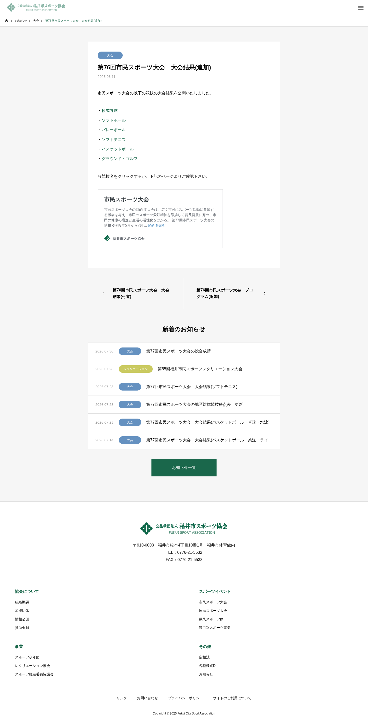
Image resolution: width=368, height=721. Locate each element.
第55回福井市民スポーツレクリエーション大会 (200, 369)
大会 (110, 55)
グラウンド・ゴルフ (120, 158)
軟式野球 (110, 110)
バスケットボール (118, 149)
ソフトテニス (114, 139)
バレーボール (114, 130)
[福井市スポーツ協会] (36, 7)
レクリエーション (136, 369)
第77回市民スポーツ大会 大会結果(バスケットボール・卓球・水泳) (207, 422)
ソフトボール (114, 120)
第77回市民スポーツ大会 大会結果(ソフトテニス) (191, 387)
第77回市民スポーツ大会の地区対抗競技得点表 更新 (194, 404)
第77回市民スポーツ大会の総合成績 (178, 351)
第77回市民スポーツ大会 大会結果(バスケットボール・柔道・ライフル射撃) (209, 440)
